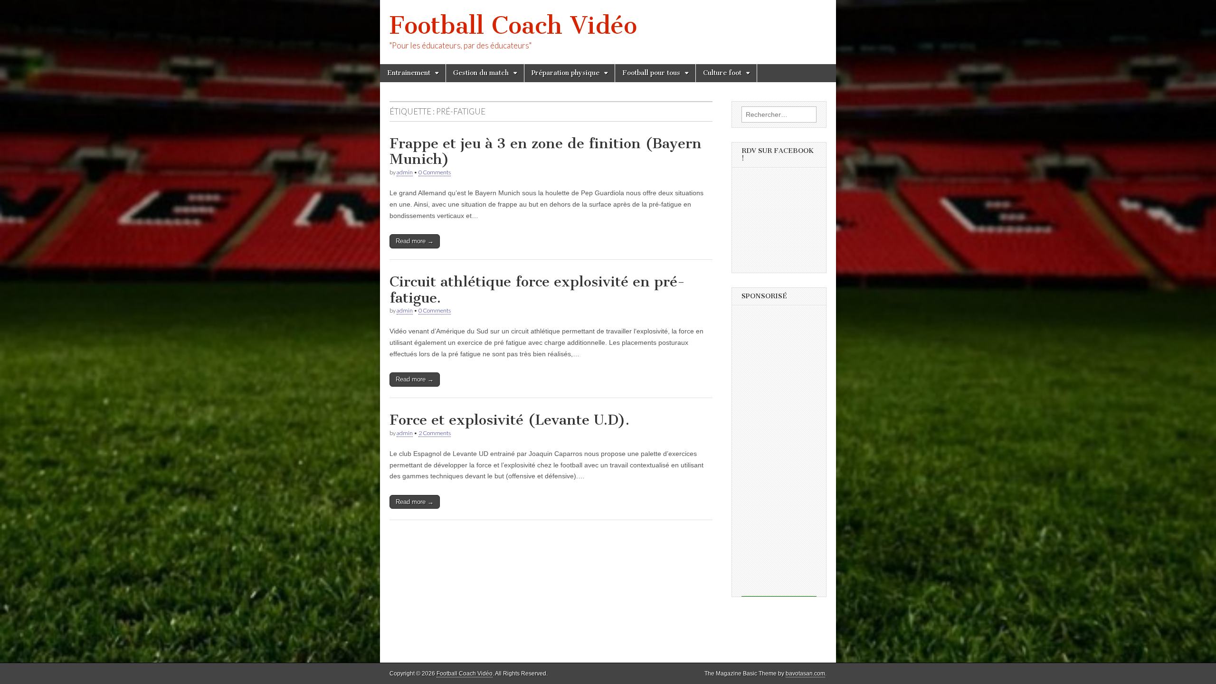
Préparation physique (565, 73)
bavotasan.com (805, 673)
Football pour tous (651, 73)
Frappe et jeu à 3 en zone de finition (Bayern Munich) (546, 151)
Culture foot (722, 73)
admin (405, 172)
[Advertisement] (779, 454)
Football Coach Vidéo (513, 25)
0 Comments (434, 172)
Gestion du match (481, 73)
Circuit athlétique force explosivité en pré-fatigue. (537, 289)
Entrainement (408, 73)
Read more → (415, 241)
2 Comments (434, 433)
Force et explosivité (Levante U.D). (509, 419)
